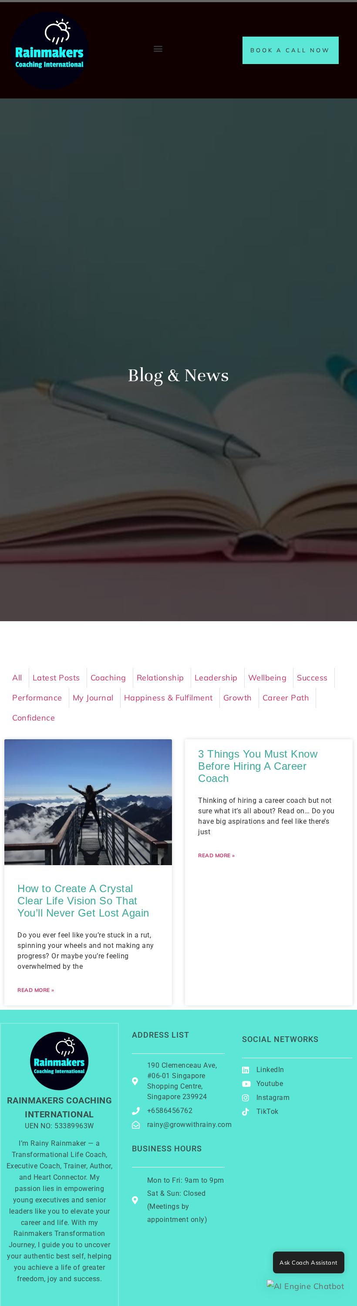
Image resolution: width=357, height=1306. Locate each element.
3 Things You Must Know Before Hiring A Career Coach (257, 766)
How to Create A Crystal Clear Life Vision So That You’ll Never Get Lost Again (83, 901)
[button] (158, 48)
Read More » (35, 990)
